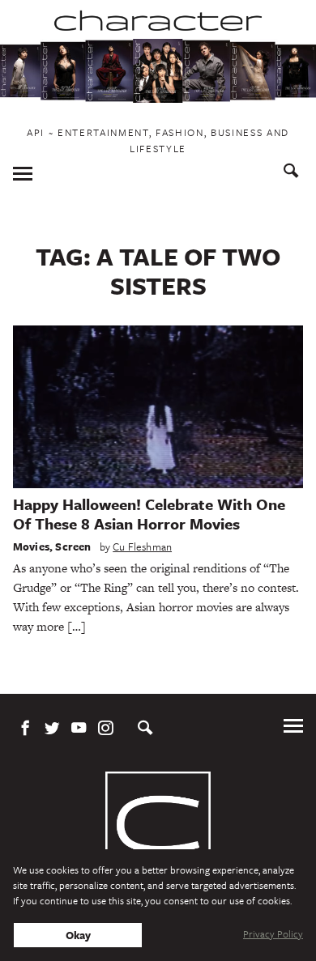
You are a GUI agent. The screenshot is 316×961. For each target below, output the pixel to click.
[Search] (291, 172)
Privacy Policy (273, 933)
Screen (73, 546)
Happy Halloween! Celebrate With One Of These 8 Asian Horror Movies (149, 513)
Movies (31, 546)
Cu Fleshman (142, 546)
